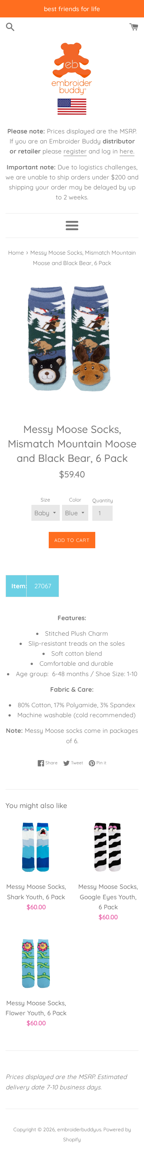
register (75, 151)
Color (75, 499)
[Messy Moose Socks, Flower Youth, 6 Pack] (36, 963)
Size (45, 499)
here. (127, 151)
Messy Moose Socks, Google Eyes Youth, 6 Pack (108, 896)
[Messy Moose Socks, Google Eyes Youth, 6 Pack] (108, 847)
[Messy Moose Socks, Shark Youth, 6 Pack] (36, 847)
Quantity (102, 500)
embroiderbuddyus (79, 1129)
